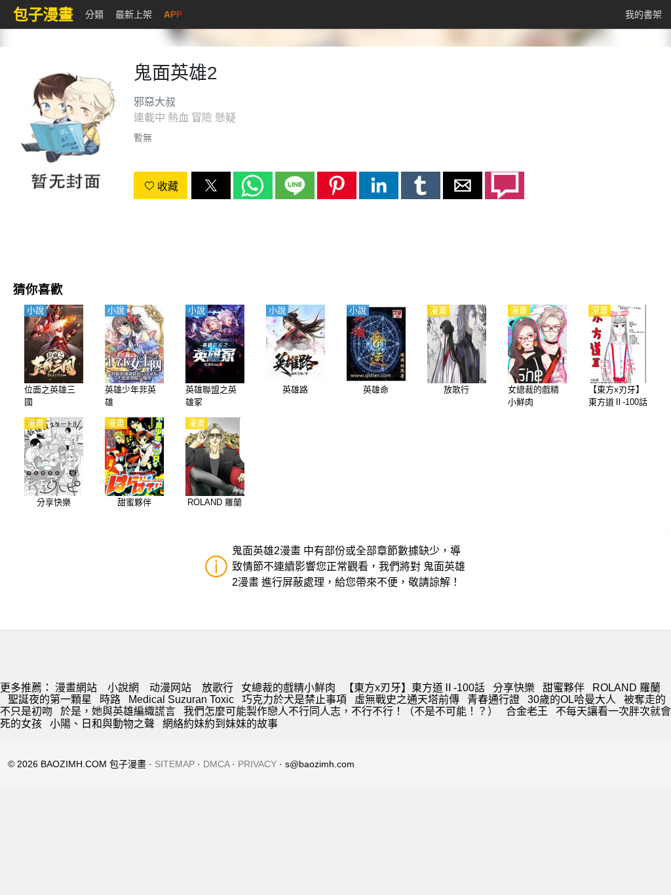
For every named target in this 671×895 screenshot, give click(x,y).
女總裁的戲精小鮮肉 (288, 687)
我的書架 (643, 14)
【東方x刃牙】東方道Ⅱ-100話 (414, 687)
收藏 (166, 186)
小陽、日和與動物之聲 (102, 723)
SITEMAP (175, 764)
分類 (94, 14)
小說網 (123, 687)
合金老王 (527, 711)
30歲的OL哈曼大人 (571, 699)
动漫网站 (170, 687)
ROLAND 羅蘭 (626, 687)
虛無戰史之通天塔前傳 (407, 699)
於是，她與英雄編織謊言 (118, 711)
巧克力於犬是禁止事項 (294, 699)
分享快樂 (514, 687)
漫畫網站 (76, 687)
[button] (211, 185)
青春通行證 (493, 699)
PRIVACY (257, 764)
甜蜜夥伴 (564, 687)
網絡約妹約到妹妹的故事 (220, 723)
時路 (110, 699)
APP (173, 14)
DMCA (216, 764)
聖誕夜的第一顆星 (50, 699)
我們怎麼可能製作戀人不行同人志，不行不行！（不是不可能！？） (340, 711)
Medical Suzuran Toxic (181, 699)
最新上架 (133, 14)
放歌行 (217, 687)
